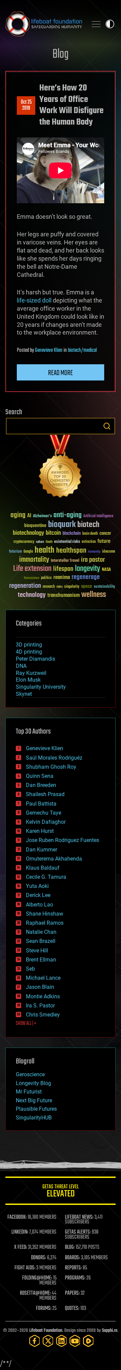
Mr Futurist (29, 1091)
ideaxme (108, 552)
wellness (93, 594)
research (49, 587)
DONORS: (38, 1258)
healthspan (71, 551)
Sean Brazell (40, 941)
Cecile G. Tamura (46, 877)
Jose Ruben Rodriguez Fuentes (62, 840)
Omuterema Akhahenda (54, 858)
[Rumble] (88, 1341)
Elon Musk (28, 680)
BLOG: (70, 1247)
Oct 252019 (26, 105)
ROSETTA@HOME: (35, 1293)
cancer (105, 533)
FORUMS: (43, 1308)
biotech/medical (82, 350)
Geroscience (30, 1074)
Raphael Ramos (45, 923)
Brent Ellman (41, 959)
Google (28, 552)
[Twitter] (48, 1341)
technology (32, 595)
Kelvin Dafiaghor (46, 822)
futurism (15, 552)
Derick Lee (38, 895)
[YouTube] (75, 1341)
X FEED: (20, 1247)
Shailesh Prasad (45, 794)
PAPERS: (72, 1293)
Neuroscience (31, 578)
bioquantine (35, 525)
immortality (34, 560)
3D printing (29, 644)
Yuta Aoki (37, 886)
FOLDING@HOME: (37, 1278)
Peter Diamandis (35, 659)
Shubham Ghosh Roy (51, 767)
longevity (87, 568)
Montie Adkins (43, 996)
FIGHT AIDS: (24, 1268)
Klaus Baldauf (42, 868)
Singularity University (41, 687)
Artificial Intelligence (98, 516)
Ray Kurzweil (31, 673)
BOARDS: (72, 1258)
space (86, 586)
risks (59, 587)
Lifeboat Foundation (45, 1331)
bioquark (62, 525)
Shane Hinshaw (44, 914)
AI (29, 516)
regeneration (25, 586)
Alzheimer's (42, 516)
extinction (89, 542)
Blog (60, 54)
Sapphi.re (109, 1331)
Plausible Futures (36, 1109)
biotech (88, 524)
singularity (71, 587)
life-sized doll (34, 300)
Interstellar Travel (65, 560)
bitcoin (53, 533)
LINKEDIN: (19, 1232)
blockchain (72, 533)
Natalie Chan (41, 932)
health (44, 550)
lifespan (63, 569)
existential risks (67, 542)
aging (18, 515)
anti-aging (67, 515)
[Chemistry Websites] (60, 468)
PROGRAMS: (75, 1278)
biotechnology (28, 533)
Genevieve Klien (49, 350)
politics (46, 578)
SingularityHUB (34, 1117)
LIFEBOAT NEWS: (79, 1217)
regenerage (86, 577)
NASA (106, 570)
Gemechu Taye (43, 813)
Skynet (24, 694)
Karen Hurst (40, 831)
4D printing (29, 652)
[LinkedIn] (61, 1341)
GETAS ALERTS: (78, 1232)
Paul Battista (41, 803)
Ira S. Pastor (40, 1005)
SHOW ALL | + (26, 1023)
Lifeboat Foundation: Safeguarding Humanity (43, 24)
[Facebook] (34, 1341)
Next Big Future (34, 1100)
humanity (94, 552)
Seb (30, 969)
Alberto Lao (39, 904)
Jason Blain (40, 987)
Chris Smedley (43, 1014)
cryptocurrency (23, 542)
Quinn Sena (39, 776)
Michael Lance (43, 978)
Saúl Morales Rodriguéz (54, 758)
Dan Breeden (41, 785)
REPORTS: (73, 1268)
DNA (21, 666)
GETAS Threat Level (60, 1192)
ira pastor (93, 560)
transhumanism (63, 595)
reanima (61, 577)
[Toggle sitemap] (96, 24)
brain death (90, 534)
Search (107, 426)
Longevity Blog (33, 1083)
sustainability (104, 587)
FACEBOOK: (17, 1217)
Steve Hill (37, 950)
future (103, 541)
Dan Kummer (41, 849)
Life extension (32, 568)
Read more (60, 373)
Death (49, 542)
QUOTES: (72, 1308)
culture (40, 542)
